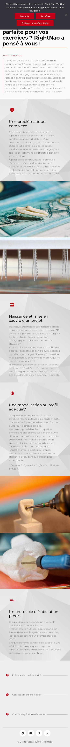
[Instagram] (47, 733)
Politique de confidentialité (35, 23)
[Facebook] (23, 733)
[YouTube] (31, 733)
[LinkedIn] (39, 733)
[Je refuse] (66, 14)
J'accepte (24, 16)
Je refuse (45, 16)
